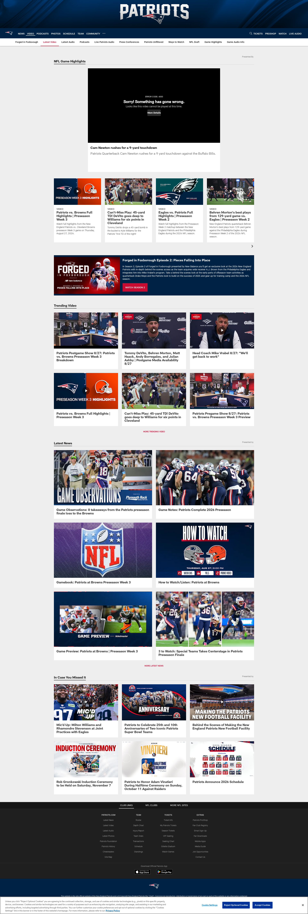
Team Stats (138, 836)
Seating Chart (168, 841)
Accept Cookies (262, 905)
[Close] (302, 905)
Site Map (108, 857)
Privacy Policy (113, 910)
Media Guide (200, 846)
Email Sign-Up (200, 830)
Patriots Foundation (108, 841)
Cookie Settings (210, 905)
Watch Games (168, 851)
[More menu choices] (104, 33)
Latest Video (108, 825)
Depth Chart (138, 825)
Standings (138, 851)
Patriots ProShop (200, 820)
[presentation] (253, 246)
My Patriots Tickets (168, 825)
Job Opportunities (200, 851)
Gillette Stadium (168, 846)
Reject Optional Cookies (236, 905)
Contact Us (200, 857)
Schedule (138, 846)
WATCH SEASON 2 (135, 287)
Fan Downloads (200, 836)
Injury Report (138, 830)
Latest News (108, 820)
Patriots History (108, 846)
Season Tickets (168, 830)
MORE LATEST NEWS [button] (154, 666)
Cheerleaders (108, 851)
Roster (138, 820)
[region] (154, 905)
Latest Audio (108, 830)
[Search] (251, 33)
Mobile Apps (200, 841)
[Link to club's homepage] (9, 33)
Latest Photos (108, 836)
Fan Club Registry (200, 825)
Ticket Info (168, 820)
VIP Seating (168, 836)
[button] (154, 113)
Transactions (138, 841)
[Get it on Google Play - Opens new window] (164, 873)
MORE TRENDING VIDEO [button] (154, 431)
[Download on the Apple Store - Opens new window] (142, 872)
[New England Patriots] (154, 886)
